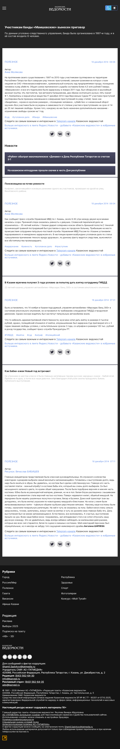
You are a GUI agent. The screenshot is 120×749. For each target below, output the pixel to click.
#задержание (12, 246)
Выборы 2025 (10, 626)
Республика (68, 577)
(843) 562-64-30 (24, 675)
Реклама (7, 621)
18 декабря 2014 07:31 (103, 300)
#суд (7, 117)
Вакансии (7, 598)
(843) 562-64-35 (34, 681)
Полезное (11, 61)
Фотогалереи (68, 593)
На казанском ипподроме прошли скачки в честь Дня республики (46, 170)
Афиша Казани (10, 604)
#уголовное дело (21, 117)
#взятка (20, 335)
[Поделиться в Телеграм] (68, 134)
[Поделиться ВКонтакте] (60, 134)
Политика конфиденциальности (18, 719)
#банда (36, 117)
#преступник (61, 246)
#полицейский (53, 335)
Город (5, 577)
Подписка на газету (13, 631)
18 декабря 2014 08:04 (103, 203)
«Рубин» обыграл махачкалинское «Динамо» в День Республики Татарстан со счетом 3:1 (59, 158)
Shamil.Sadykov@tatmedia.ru (18, 666)
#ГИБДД (9, 335)
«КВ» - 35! (8, 636)
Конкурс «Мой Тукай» (73, 598)
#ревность (27, 246)
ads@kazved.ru (11, 684)
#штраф (39, 335)
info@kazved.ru (11, 678)
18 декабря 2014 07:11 (103, 461)
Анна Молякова (14, 72)
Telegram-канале (66, 121)
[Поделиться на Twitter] (52, 134)
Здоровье (66, 582)
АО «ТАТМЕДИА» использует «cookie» (21, 714)
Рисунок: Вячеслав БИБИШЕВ (22, 471)
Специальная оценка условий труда (20, 722)
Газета (6, 593)
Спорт (64, 587)
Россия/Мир (9, 582)
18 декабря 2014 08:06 (103, 62)
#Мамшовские (50, 117)
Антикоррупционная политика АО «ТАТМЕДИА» (26, 724)
